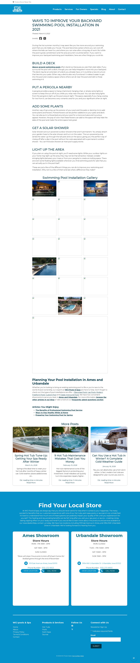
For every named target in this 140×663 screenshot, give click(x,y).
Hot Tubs (46, 627)
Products (57, 9)
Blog (103, 9)
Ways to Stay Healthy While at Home (52, 413)
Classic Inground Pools (69, 395)
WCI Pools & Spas (73, 390)
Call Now (51, 571)
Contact (122, 9)
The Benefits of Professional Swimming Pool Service (59, 410)
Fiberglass (78, 392)
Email (93, 635)
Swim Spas (46, 632)
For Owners (81, 9)
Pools (85, 392)
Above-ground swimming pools (46, 67)
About (112, 9)
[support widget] (134, 658)
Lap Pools (92, 392)
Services (69, 9)
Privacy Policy (18, 632)
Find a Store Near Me (23, 2)
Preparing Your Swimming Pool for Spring (54, 415)
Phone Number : (41, 568)
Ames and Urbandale (68, 397)
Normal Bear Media (78, 656)
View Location (31, 571)
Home (15, 627)
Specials (94, 9)
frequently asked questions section (87, 400)
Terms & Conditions (21, 634)
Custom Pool (51, 395)
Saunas (45, 634)
